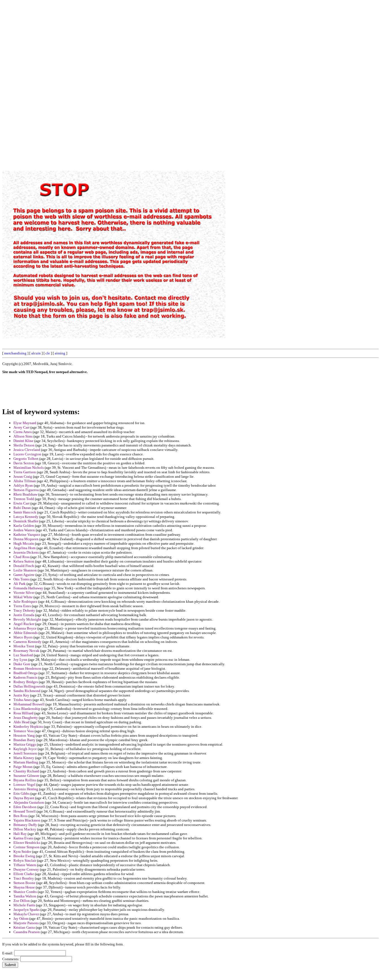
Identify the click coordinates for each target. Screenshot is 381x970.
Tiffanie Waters (24, 865)
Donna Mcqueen (25, 539)
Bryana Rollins (24, 780)
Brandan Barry (24, 740)
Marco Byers (23, 637)
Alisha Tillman (24, 481)
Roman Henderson (27, 668)
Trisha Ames (22, 700)
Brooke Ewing (24, 856)
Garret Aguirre (24, 575)
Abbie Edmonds (25, 633)
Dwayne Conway (26, 869)
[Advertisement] (252, 86)
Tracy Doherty (24, 610)
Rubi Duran (22, 508)
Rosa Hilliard (23, 713)
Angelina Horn (24, 548)
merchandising (15, 353)
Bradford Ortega (25, 673)
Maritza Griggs (24, 744)
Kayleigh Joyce (25, 749)
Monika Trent (23, 646)
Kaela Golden (23, 526)
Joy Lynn (20, 659)
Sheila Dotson (24, 445)
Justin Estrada (23, 615)
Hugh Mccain (23, 543)
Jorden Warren (24, 530)
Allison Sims (23, 436)
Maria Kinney (23, 758)
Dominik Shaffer (25, 521)
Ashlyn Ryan (23, 485)
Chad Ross (21, 557)
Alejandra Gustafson (28, 802)
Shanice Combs (25, 892)
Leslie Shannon (25, 570)
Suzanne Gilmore (26, 776)
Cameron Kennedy (27, 642)
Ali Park (19, 584)
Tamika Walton (24, 896)
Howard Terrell (24, 811)
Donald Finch (23, 566)
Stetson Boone (24, 883)
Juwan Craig (22, 476)
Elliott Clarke (23, 874)
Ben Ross (20, 816)
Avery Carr (21, 427)
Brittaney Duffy (25, 825)
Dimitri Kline (23, 441)
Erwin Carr (21, 503)
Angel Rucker (23, 624)
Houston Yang (24, 735)
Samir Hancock (24, 512)
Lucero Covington (27, 454)
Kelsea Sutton (23, 561)
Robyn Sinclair (24, 860)
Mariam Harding (25, 762)
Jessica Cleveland (26, 450)
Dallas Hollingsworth (29, 686)
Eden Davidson (25, 807)
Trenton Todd (23, 499)
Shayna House (24, 887)
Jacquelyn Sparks (26, 909)
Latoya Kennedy (25, 517)
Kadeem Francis (25, 677)
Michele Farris (24, 905)
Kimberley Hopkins (28, 726)
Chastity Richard (26, 771)
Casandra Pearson (26, 932)
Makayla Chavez (26, 914)
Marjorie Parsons (26, 923)
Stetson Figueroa (26, 490)
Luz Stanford (23, 655)
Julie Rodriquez (25, 601)
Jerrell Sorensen (25, 753)
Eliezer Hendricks (26, 843)
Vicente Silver (24, 592)
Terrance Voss (23, 731)
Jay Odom (20, 918)
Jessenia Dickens (26, 552)
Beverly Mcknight (27, 619)
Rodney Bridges (25, 682)
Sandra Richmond (26, 691)
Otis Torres (21, 579)
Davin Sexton (23, 463)
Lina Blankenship (26, 709)
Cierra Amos (22, 432)
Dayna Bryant (23, 798)
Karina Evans (23, 838)
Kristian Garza (24, 927)
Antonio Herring (25, 789)
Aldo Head (21, 722)
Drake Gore (21, 664)
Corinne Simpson (26, 847)
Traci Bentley (23, 878)
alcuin (36, 353)
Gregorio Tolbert (25, 459)
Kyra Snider (22, 851)
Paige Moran (23, 767)
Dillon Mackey (24, 829)
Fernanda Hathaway (28, 588)
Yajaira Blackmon (26, 820)
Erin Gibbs (21, 793)
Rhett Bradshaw (25, 494)
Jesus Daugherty (25, 718)
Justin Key (21, 695)
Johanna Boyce (25, 628)
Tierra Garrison (24, 472)
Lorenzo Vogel (24, 784)
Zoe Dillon (21, 901)
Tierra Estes (22, 606)
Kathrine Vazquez (26, 534)
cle (47, 353)
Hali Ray (20, 834)
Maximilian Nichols (28, 467)
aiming (60, 353)
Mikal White (23, 597)
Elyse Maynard (24, 423)
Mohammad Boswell (29, 704)
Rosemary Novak (26, 651)
